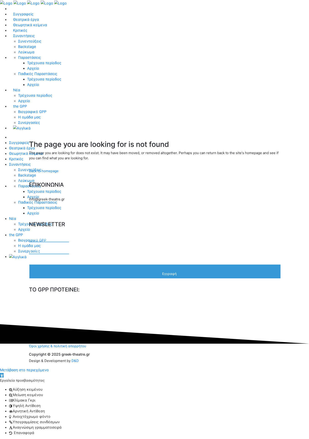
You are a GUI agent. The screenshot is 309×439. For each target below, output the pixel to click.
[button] (2, 375)
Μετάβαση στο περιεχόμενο (24, 370)
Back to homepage (44, 171)
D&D (75, 361)
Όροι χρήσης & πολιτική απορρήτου (57, 346)
